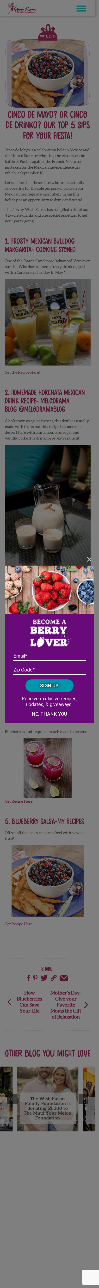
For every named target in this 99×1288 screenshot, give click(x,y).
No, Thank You (49, 714)
